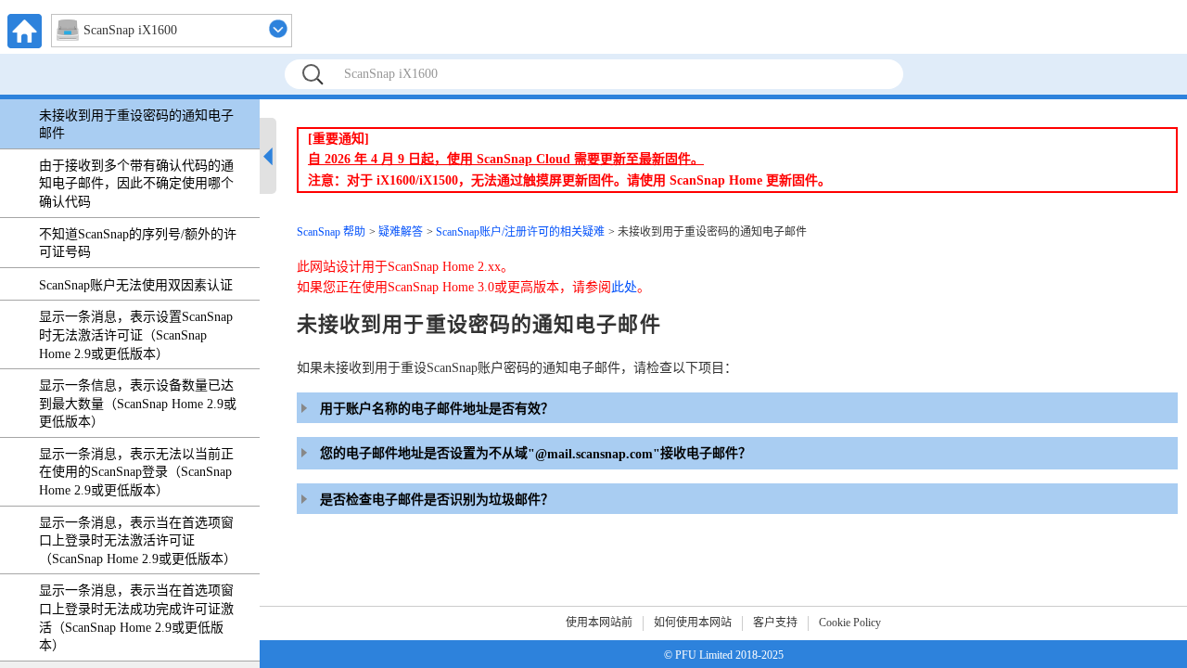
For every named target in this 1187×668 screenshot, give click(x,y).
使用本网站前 (599, 622)
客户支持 (775, 622)
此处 (624, 287)
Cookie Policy (850, 622)
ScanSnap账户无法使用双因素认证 (136, 285)
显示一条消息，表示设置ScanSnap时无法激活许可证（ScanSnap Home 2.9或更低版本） (136, 335)
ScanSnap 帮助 (331, 231)
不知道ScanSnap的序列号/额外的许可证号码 (137, 243)
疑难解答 (400, 231)
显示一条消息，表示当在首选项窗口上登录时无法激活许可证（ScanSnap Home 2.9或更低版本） (137, 541)
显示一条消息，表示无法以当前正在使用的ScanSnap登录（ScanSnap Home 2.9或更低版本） (136, 472)
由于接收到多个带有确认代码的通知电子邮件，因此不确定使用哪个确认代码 (136, 184)
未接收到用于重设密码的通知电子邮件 (136, 125)
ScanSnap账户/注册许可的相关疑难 (520, 231)
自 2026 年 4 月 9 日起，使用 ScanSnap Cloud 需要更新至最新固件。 (506, 159)
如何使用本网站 (693, 622)
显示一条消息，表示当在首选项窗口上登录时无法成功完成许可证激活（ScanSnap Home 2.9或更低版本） (136, 618)
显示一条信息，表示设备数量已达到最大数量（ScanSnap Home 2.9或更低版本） (137, 404)
